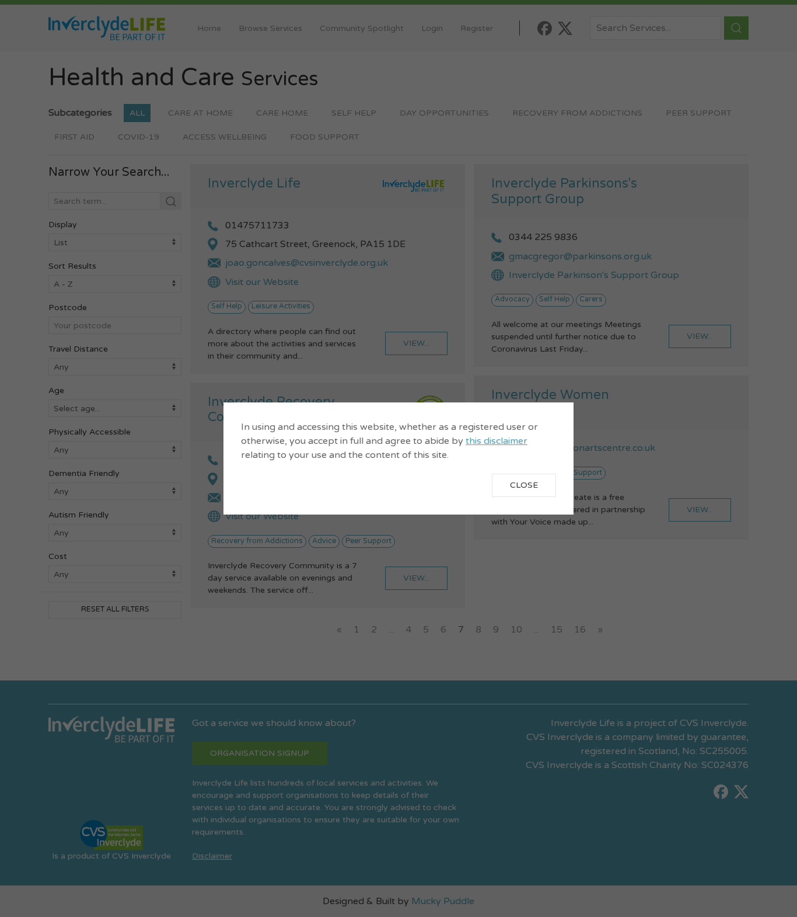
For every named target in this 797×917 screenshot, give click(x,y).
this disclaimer (496, 441)
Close (524, 485)
